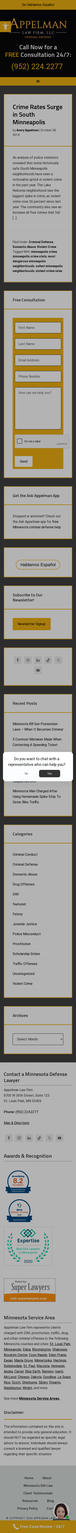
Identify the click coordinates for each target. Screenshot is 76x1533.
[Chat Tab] (38, 766)
